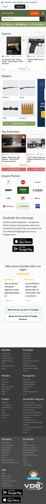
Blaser (4, 384)
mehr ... (4, 368)
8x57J (4, 412)
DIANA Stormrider (30, 366)
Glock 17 (26, 358)
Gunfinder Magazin (30, 455)
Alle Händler (6, 450)
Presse (25, 462)
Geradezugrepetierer (30, 392)
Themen (5, 455)
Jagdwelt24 (6, 353)
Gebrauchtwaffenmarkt (10, 462)
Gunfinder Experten (30, 450)
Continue (20, 7)
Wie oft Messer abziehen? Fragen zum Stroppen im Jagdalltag (32, 414)
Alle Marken (6, 443)
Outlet (4, 457)
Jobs (24, 457)
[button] (41, 13)
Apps (25, 460)
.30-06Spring (6, 405)
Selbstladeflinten (29, 384)
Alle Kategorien (7, 445)
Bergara (4, 392)
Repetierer (27, 379)
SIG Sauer (5, 382)
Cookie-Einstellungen (9, 481)
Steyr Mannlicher (8, 387)
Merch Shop (27, 465)
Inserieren (34, 13)
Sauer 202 (27, 356)
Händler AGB (6, 476)
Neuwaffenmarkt (8, 460)
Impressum (6, 483)
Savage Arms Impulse (31, 368)
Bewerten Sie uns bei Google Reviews (23, 317)
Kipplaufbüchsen (29, 382)
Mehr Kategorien (19, 123)
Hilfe (24, 443)
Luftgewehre (27, 387)
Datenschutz (6, 478)
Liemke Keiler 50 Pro (30, 361)
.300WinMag (6, 407)
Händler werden (29, 445)
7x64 (3, 410)
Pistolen (26, 389)
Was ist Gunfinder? (30, 448)
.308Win (5, 403)
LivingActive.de (7, 358)
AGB (3, 473)
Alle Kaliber (6, 453)
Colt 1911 (27, 363)
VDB (3, 363)
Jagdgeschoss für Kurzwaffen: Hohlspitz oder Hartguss (33, 422)
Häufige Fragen (7, 486)
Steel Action (6, 389)
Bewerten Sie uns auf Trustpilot (23, 309)
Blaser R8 (26, 353)
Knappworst (6, 356)
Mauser (4, 379)
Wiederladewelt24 (8, 366)
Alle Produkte (7, 448)
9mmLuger (6, 415)
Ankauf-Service (28, 453)
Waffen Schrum (7, 361)
